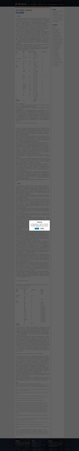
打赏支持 (37, 228)
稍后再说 (42, 228)
